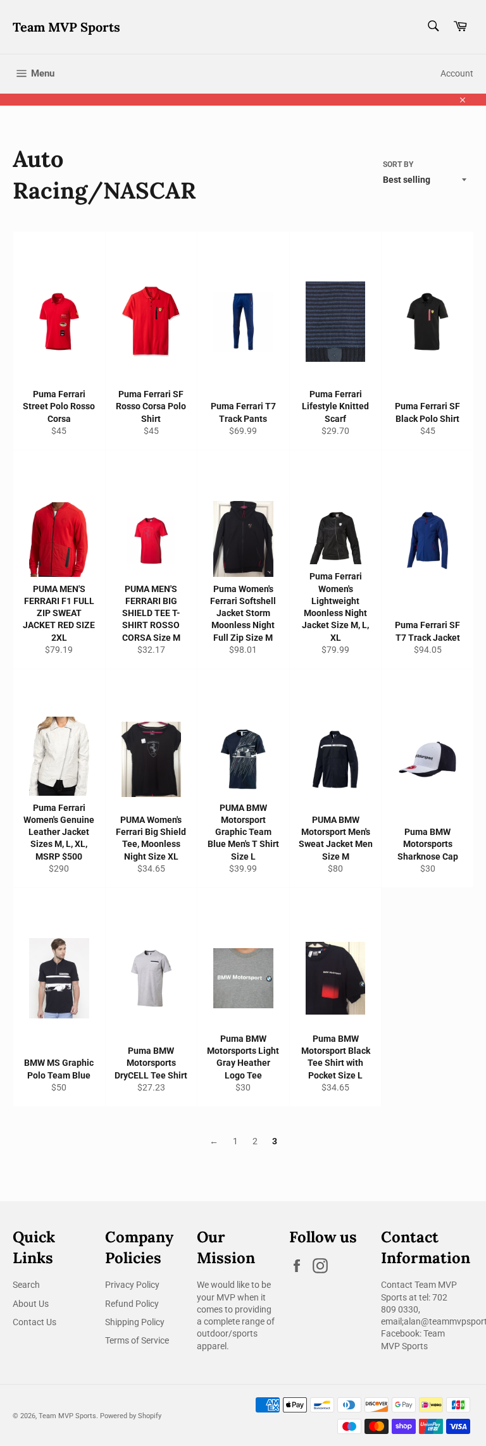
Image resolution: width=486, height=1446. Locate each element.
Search (26, 1285)
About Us (31, 1304)
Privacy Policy (132, 1285)
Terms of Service (137, 1340)
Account (456, 73)
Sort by (398, 164)
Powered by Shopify (130, 1416)
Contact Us (34, 1322)
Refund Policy (132, 1304)
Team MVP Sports (66, 27)
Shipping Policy (135, 1322)
